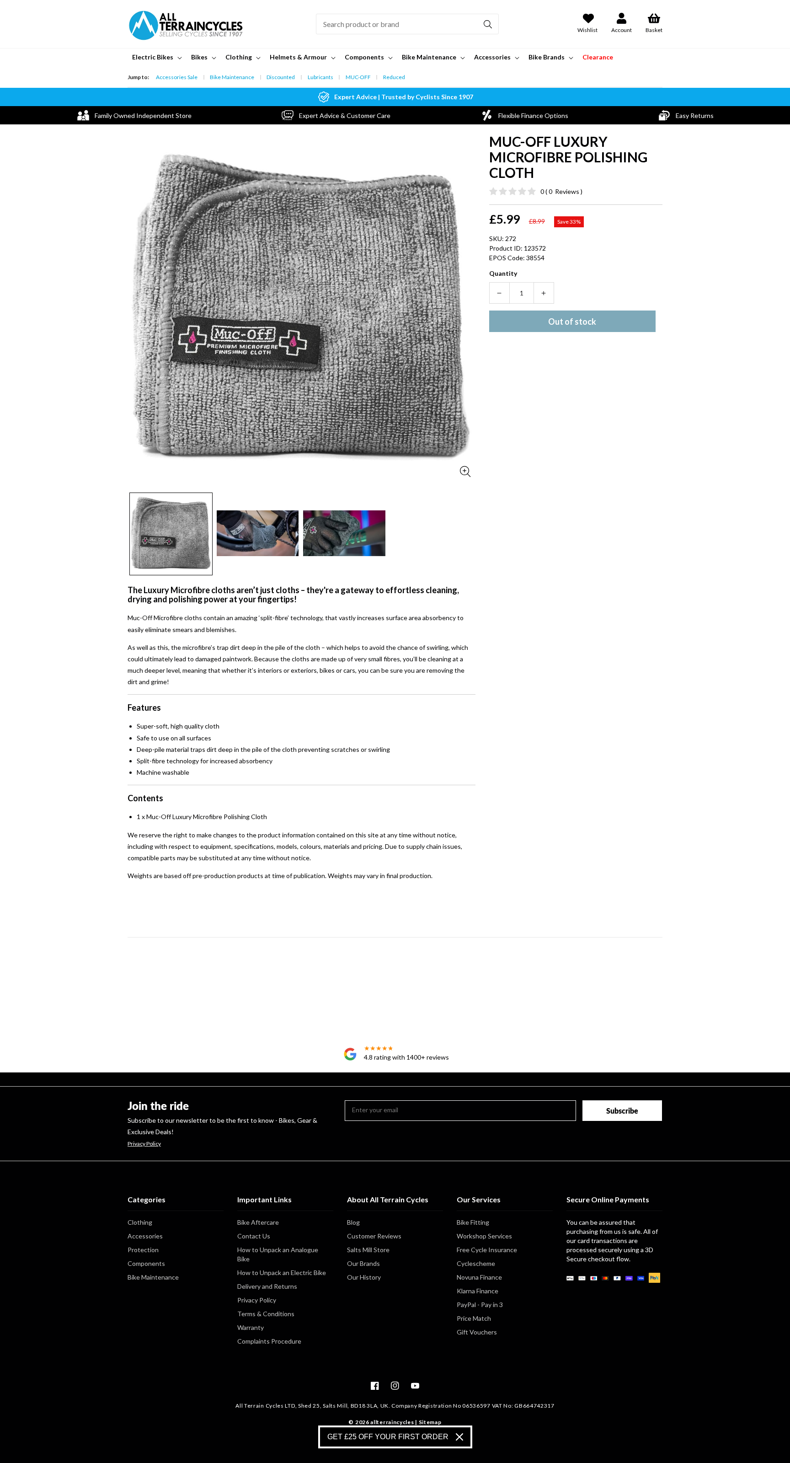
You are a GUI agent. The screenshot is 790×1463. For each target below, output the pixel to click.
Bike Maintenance (232, 77)
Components (146, 1263)
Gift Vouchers (477, 1332)
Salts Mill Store (368, 1250)
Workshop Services (484, 1236)
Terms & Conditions (265, 1314)
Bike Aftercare (258, 1222)
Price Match (474, 1318)
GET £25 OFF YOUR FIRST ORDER (387, 1437)
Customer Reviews (374, 1236)
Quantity (503, 273)
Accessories (145, 1236)
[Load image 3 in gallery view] (344, 534)
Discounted (281, 77)
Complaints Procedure (269, 1341)
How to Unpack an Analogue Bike (277, 1254)
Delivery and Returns (267, 1286)
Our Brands (363, 1263)
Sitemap (430, 1422)
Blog (353, 1222)
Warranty (250, 1327)
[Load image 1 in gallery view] (171, 534)
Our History (364, 1277)
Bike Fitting (473, 1222)
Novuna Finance (479, 1277)
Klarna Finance (477, 1291)
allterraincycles (392, 1422)
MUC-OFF (358, 77)
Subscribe (622, 1110)
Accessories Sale (177, 77)
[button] (156, 57)
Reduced (394, 77)
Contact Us (253, 1236)
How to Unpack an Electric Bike (281, 1272)
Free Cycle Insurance (487, 1250)
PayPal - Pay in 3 (480, 1304)
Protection (143, 1250)
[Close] (459, 1437)
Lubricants (320, 77)
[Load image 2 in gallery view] (258, 534)
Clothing (140, 1222)
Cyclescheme (476, 1263)
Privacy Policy (144, 1144)
